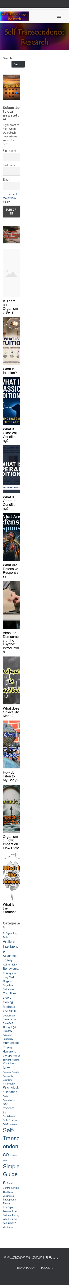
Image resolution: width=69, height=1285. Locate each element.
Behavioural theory (11, 970)
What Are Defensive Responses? (10, 570)
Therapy (8, 1207)
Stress (15, 1188)
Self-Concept (8, 1106)
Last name (9, 165)
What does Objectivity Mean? (11, 712)
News (7, 1067)
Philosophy (9, 1083)
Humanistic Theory (11, 1044)
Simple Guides (11, 1174)
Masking (15, 1059)
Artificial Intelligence (10, 946)
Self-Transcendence (11, 1142)
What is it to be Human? (9, 1221)
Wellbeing (14, 1215)
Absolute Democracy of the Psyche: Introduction (11, 642)
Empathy (7, 1031)
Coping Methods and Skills (9, 1006)
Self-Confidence (9, 1114)
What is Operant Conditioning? (10, 502)
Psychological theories (11, 1089)
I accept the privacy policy (10, 198)
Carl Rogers (8, 979)
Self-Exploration (10, 1124)
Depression (9, 1015)
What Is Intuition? (10, 370)
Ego (13, 1027)
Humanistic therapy (9, 1053)
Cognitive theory (9, 995)
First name (9, 150)
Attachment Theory (10, 957)
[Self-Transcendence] (16, 16)
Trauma (7, 1211)
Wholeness (8, 1227)
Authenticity (10, 964)
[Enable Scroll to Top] (61, 1277)
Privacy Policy (25, 1267)
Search (7, 58)
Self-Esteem (10, 1120)
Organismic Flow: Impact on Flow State (11, 842)
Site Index (53, 1258)
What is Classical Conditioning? (10, 434)
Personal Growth (11, 1072)
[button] (11, 87)
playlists (47, 1267)
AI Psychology (10, 933)
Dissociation (9, 1019)
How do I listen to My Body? (10, 776)
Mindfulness (9, 1063)
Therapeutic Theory (9, 1201)
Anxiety (6, 937)
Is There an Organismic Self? (11, 306)
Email (6, 179)
